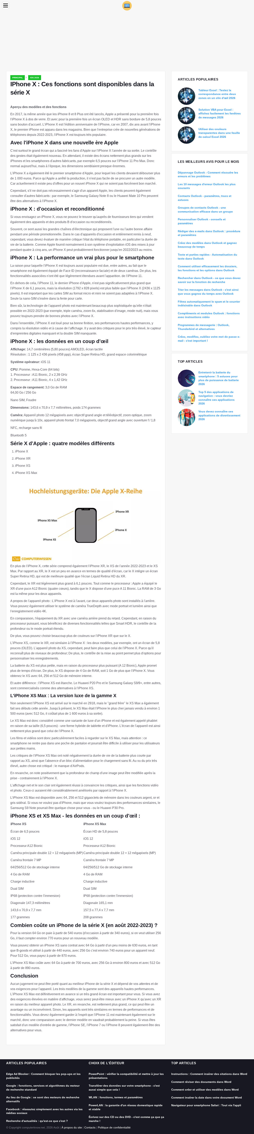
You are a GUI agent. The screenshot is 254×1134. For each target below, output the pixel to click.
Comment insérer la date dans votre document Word (206, 1097)
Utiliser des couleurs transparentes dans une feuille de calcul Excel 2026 (219, 132)
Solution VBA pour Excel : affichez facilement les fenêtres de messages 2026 (219, 113)
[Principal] (127, 5)
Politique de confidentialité (114, 1127)
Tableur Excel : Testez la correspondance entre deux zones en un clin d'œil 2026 (217, 94)
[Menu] (5, 5)
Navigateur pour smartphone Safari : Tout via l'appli (206, 1105)
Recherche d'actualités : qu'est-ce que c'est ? (37, 1120)
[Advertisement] (127, 41)
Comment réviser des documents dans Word (201, 1081)
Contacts (89, 1127)
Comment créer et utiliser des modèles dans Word (205, 1089)
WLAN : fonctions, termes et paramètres (116, 1097)
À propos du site (72, 1127)
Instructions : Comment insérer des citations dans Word (209, 1074)
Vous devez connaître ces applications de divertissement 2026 (219, 415)
